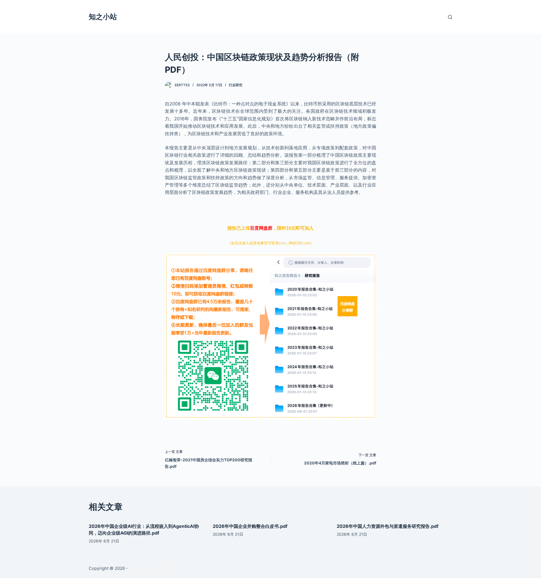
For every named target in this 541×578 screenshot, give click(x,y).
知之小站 (103, 16)
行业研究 (235, 85)
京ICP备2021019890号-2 (153, 568)
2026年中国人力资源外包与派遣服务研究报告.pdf (387, 526)
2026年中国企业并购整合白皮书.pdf (250, 526)
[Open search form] (450, 17)
